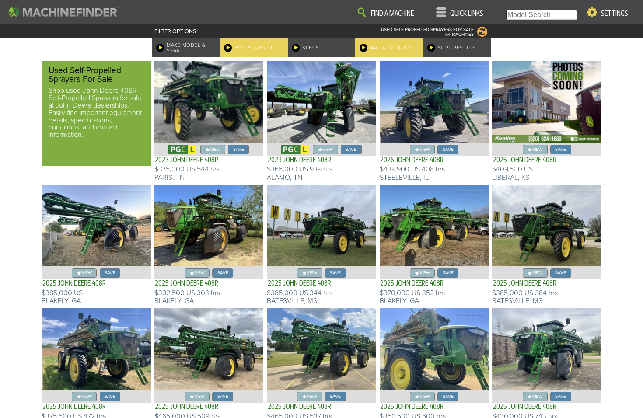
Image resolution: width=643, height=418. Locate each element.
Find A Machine (392, 13)
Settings (614, 13)
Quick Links (466, 13)
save (238, 149)
